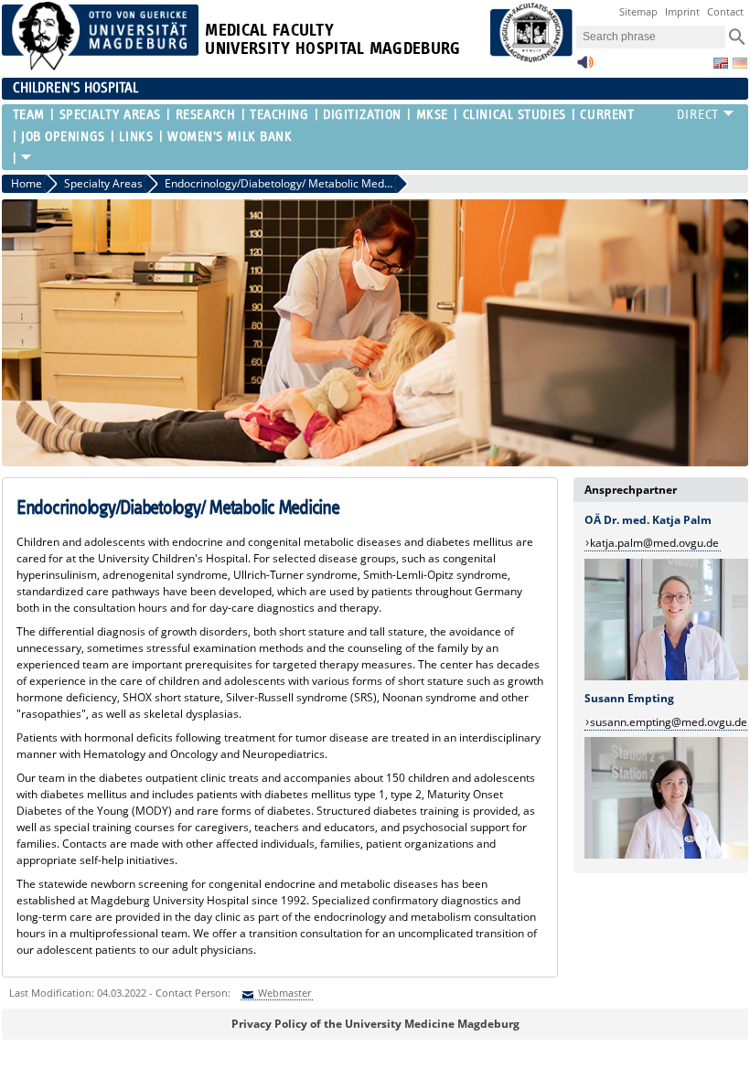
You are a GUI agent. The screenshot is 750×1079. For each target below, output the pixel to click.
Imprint (682, 11)
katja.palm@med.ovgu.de (654, 542)
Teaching (279, 115)
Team (29, 115)
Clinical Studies (514, 115)
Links (136, 137)
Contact (725, 11)
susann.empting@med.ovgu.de (668, 722)
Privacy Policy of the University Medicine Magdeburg (375, 1023)
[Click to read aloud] (585, 67)
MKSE (432, 115)
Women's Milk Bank (230, 137)
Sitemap (638, 11)
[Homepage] (100, 66)
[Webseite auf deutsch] (740, 63)
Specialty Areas (110, 115)
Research (205, 115)
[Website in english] (720, 63)
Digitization (362, 115)
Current (607, 115)
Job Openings (63, 137)
